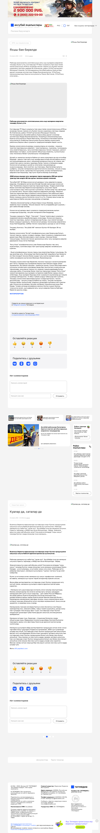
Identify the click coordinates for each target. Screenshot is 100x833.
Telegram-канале (19, 305)
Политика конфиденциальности (22, 829)
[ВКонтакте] (15, 364)
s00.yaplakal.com (21, 648)
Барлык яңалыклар (82, 493)
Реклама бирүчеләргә (20, 31)
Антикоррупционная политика (21, 824)
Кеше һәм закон (18, 505)
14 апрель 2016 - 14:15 (16, 56)
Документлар (42, 760)
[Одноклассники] (21, 364)
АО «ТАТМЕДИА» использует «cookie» (23, 825)
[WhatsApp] (35, 364)
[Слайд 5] (42, 448)
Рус (58, 26)
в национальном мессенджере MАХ (25, 315)
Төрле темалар (57, 760)
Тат (68, 26)
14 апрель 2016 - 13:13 (16, 517)
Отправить (60, 396)
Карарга (80, 827)
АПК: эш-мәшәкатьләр (20, 43)
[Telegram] (28, 364)
